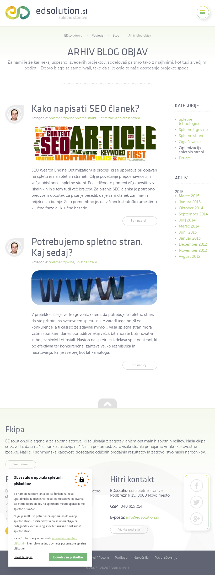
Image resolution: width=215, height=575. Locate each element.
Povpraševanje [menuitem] (166, 557)
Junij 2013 (188, 232)
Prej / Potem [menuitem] (99, 557)
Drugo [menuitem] (184, 158)
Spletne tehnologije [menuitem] (189, 121)
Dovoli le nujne (23, 557)
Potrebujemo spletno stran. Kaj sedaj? (87, 247)
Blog (116, 35)
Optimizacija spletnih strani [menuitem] (191, 150)
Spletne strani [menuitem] (191, 136)
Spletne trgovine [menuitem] (193, 130)
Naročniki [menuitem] (141, 557)
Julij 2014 (187, 220)
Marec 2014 (189, 226)
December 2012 (193, 244)
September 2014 (193, 214)
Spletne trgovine (61, 118)
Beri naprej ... (140, 221)
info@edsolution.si (142, 517)
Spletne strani (85, 118)
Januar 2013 (190, 238)
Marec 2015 (189, 196)
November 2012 (193, 250)
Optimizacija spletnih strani (119, 118)
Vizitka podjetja (129, 529)
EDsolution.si (46, 13)
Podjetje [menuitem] (121, 557)
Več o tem (20, 464)
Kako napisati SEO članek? (85, 108)
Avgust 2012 (189, 256)
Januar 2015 (190, 202)
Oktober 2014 (191, 208)
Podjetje (98, 35)
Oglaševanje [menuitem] (190, 142)
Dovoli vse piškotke (68, 557)
